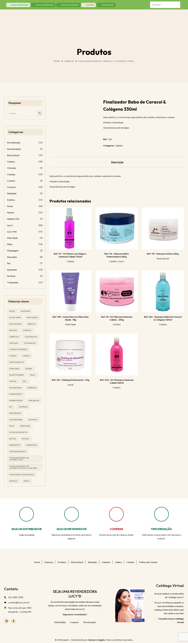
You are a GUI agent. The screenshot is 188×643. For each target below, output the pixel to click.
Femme (10, 212)
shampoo (31, 445)
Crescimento (16, 362)
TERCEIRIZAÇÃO (161, 529)
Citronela (11, 168)
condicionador (18, 349)
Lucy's (121, 261)
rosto (12, 439)
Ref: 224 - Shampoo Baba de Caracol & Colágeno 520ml (163, 318)
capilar (13, 343)
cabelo (27, 330)
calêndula (31, 337)
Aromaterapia (13, 142)
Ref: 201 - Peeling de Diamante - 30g (70, 380)
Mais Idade (70, 324)
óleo (26, 481)
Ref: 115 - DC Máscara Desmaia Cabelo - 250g (116, 318)
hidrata (32, 388)
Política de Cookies (148, 562)
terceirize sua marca (21, 475)
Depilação (12, 193)
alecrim (25, 311)
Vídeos (118, 562)
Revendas (92, 562)
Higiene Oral (13, 218)
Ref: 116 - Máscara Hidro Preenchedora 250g (116, 255)
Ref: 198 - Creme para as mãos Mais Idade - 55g (70, 318)
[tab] (117, 162)
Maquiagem (12, 250)
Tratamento (12, 282)
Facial (70, 384)
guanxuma (15, 388)
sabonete (14, 445)
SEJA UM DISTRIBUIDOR (26, 529)
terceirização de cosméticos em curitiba (23, 467)
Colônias (11, 174)
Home (57, 61)
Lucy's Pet (12, 231)
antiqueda (15, 324)
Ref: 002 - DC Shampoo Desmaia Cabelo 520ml (116, 381)
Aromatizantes (14, 149)
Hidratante (15, 394)
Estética (11, 199)
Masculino (12, 257)
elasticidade (16, 375)
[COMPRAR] (116, 514)
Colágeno (30, 343)
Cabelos (69, 61)
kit (11, 407)
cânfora (14, 369)
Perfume (25, 426)
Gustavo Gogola (96, 639)
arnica (32, 324)
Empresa (49, 562)
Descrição (117, 162)
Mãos (10, 244)
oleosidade (16, 420)
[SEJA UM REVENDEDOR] (71, 514)
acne (12, 311)
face (32, 375)
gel (25, 381)
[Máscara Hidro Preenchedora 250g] (117, 228)
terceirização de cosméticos (19, 459)
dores (28, 369)
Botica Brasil (163, 258)
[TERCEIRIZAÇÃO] (161, 514)
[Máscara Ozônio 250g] (163, 228)
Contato (130, 562)
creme (26, 356)
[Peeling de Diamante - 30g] (71, 355)
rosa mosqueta (18, 432)
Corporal (11, 187)
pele (11, 426)
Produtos (62, 562)
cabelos (14, 337)
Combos (11, 180)
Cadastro (106, 562)
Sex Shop (11, 276)
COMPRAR (116, 529)
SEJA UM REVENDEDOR (72, 529)
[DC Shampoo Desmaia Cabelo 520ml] (117, 355)
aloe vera (15, 317)
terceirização (17, 451)
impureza (34, 400)
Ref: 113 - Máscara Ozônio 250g (163, 253)
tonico (13, 481)
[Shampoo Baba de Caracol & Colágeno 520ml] (163, 291)
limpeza (23, 407)
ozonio (33, 420)
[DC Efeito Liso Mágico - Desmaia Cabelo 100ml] (71, 228)
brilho (13, 330)
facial (13, 381)
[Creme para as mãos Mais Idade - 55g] (71, 291)
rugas (25, 439)
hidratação (16, 400)
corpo (13, 356)
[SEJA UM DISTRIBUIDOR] (26, 514)
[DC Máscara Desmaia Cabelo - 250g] (117, 291)
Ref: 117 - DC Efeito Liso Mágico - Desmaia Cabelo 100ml (70, 255)
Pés (8, 263)
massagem (15, 413)
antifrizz (32, 317)
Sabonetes (12, 269)
